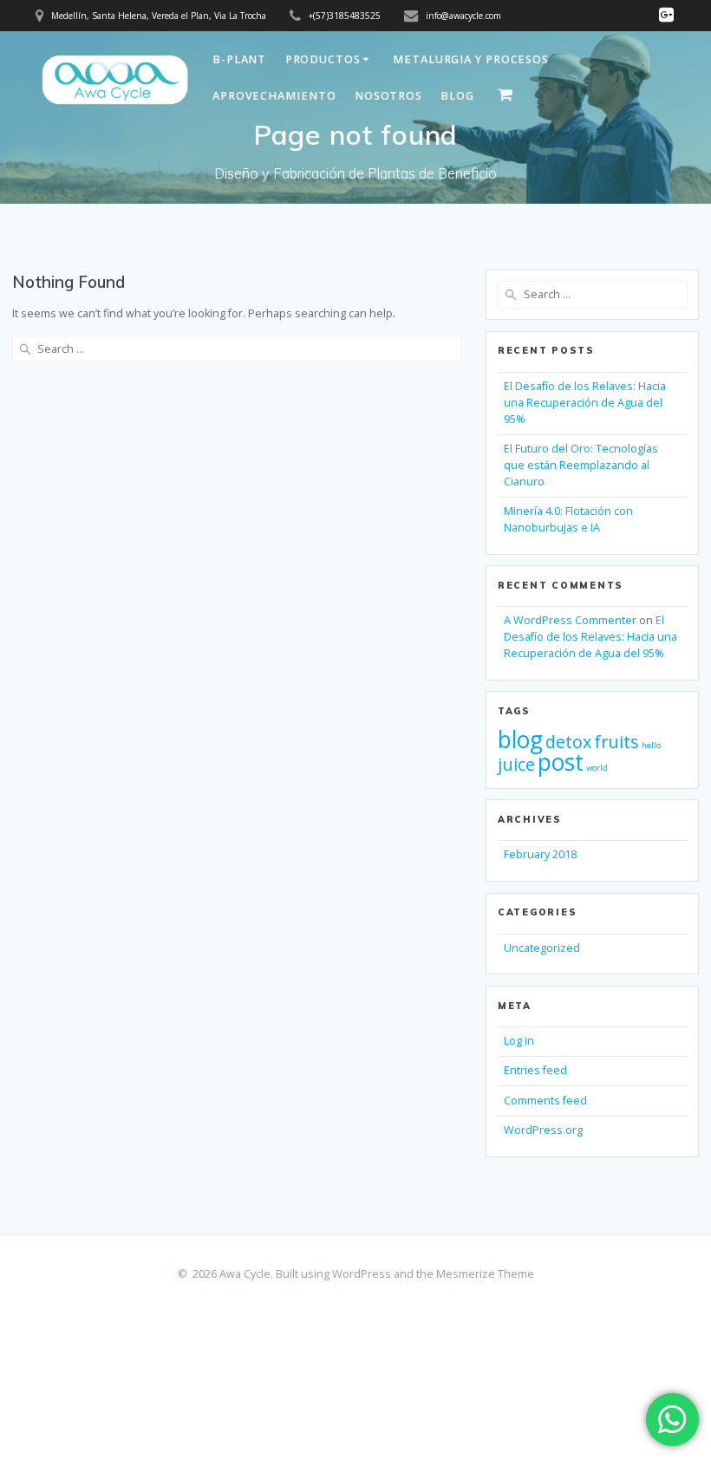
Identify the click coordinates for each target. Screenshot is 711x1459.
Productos (323, 59)
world (597, 767)
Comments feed (545, 1100)
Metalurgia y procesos (471, 59)
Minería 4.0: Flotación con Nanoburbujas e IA (568, 519)
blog (520, 739)
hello (651, 745)
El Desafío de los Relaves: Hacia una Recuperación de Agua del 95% (585, 403)
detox (568, 741)
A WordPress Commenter (570, 620)
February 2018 (540, 854)
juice (516, 764)
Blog (457, 95)
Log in (519, 1040)
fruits (616, 741)
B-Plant (239, 59)
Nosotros (388, 95)
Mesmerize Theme (485, 1274)
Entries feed (535, 1070)
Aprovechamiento (274, 95)
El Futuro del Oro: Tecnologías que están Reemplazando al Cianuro (581, 465)
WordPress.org (543, 1130)
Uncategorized (542, 948)
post (561, 762)
